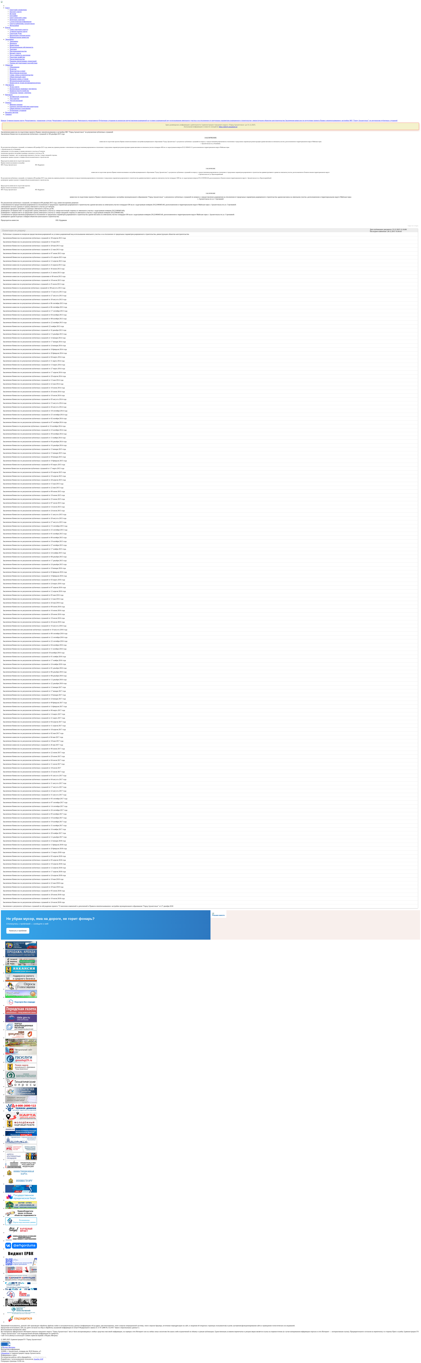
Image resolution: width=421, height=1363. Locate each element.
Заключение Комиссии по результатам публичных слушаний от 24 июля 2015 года (34, 511)
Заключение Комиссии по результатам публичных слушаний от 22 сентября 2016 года (35, 641)
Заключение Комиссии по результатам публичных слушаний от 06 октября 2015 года (35, 537)
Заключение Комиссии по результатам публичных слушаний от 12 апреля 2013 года (34, 261)
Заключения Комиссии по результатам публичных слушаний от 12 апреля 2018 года (34, 868)
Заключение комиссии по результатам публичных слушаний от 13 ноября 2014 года (34, 438)
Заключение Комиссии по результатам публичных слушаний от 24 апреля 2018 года (34, 875)
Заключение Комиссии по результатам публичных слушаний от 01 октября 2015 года (35, 534)
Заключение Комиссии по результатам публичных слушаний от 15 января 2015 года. (34, 449)
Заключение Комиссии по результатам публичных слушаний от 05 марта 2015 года (34, 464)
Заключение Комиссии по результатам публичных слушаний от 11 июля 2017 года (34, 764)
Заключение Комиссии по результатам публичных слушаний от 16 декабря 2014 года (35, 445)
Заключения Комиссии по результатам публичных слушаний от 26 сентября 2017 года (35, 810)
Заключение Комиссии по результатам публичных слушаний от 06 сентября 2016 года (35, 633)
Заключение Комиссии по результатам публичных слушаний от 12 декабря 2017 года (35, 837)
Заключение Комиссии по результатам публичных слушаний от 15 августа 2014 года (34, 403)
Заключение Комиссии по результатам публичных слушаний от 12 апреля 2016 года (34, 591)
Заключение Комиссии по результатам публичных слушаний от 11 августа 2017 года (34, 783)
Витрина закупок (11, 112)
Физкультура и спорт (17, 71)
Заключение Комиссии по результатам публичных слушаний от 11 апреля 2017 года (34, 726)
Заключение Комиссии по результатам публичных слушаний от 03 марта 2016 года (34, 580)
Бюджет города (15, 53)
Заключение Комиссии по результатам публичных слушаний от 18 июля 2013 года (34, 280)
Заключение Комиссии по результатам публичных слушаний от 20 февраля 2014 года (35, 353)
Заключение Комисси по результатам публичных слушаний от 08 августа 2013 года (34, 288)
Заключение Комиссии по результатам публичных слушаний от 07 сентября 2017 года (35, 802)
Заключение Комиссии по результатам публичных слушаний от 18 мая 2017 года (33, 741)
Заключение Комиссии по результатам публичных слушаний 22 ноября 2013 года (33, 326)
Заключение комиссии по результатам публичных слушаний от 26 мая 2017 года (33, 745)
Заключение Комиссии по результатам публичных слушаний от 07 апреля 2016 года (34, 587)
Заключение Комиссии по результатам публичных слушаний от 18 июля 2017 (32, 768)
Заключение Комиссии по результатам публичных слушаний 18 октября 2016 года (34, 653)
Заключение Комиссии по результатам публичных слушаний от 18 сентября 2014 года (35, 411)
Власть (7, 27)
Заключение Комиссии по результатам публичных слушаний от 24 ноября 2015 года (34, 553)
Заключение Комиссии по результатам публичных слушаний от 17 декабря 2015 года (35, 560)
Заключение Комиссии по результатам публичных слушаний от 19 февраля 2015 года (35, 461)
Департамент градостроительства (64, 120)
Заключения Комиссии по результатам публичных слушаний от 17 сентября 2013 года (35, 311)
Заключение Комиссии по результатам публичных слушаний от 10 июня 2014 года (34, 388)
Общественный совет (18, 77)
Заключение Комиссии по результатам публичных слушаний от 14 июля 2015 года (34, 507)
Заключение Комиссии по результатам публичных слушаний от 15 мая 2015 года (33, 484)
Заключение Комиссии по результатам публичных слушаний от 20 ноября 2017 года (34, 833)
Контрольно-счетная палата (20, 35)
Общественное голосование (20, 108)
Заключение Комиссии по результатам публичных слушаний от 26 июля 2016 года (34, 622)
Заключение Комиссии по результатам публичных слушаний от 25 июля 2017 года (34, 772)
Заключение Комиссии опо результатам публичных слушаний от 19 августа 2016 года (35, 630)
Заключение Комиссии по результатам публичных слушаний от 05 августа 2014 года (34, 399)
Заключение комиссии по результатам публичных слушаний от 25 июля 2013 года (33, 284)
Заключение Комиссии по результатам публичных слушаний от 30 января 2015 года (34, 457)
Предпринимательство (18, 51)
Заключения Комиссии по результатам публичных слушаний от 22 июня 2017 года (34, 752)
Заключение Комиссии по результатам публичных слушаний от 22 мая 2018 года (33, 883)
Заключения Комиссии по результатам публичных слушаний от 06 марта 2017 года (34, 710)
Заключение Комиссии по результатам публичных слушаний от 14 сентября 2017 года (35, 806)
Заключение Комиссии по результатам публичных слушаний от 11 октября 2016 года (35, 649)
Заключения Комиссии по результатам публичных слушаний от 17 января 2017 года (34, 691)
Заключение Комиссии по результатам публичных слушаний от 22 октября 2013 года (35, 322)
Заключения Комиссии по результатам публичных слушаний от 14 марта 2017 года (34, 714)
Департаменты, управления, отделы (38, 120)
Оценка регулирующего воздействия (23, 63)
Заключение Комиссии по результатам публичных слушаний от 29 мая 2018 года (33, 887)
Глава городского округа (19, 29)
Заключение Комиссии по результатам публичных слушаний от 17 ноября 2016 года (34, 660)
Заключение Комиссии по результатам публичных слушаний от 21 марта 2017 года (34, 718)
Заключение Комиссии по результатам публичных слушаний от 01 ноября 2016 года (34, 656)
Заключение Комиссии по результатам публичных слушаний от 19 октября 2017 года (35, 822)
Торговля (13, 49)
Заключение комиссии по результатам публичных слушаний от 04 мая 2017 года (33, 737)
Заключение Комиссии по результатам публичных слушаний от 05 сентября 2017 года (35, 799)
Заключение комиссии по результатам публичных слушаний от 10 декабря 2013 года (34, 330)
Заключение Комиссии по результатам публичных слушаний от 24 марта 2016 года (34, 584)
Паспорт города (15, 12)
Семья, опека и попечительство (21, 75)
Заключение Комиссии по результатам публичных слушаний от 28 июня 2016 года (34, 614)
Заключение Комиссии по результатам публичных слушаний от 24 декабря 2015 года (35, 564)
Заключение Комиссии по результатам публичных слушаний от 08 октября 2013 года (35, 319)
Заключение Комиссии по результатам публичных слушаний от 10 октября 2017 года (35, 818)
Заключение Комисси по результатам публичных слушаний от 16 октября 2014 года (34, 426)
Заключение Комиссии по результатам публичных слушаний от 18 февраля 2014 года (35, 349)
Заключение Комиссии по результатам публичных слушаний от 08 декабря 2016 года (35, 676)
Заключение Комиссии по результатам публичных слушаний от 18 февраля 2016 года (35, 576)
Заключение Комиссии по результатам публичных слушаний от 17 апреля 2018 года (34, 871)
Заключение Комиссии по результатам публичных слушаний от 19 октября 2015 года (35, 541)
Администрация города (18, 31)
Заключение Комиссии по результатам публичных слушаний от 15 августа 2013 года (34, 292)
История (13, 14)
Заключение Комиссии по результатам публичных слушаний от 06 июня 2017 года (34, 749)
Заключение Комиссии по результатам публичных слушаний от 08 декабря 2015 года (35, 557)
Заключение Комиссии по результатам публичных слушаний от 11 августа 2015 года (34, 514)
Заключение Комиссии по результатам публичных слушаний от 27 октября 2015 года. (35, 545)
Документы (9, 85)
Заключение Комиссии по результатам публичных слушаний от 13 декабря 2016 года (35, 680)
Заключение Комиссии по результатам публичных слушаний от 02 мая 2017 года (33, 733)
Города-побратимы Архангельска (22, 23)
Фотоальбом (14, 25)
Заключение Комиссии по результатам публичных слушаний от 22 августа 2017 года (34, 791)
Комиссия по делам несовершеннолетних (25, 83)
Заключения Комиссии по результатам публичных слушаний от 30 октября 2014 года (35, 434)
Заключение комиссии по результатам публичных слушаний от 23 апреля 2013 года (34, 265)
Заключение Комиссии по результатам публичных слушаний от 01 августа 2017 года (34, 776)
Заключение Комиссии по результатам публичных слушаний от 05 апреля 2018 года (34, 860)
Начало (3, 120)
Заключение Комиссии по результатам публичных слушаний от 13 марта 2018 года (34, 852)
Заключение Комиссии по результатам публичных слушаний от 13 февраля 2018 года (35, 845)
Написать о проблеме (18, 931)
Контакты (9, 95)
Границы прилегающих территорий (23, 61)
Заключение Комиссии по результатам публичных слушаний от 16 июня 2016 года (34, 610)
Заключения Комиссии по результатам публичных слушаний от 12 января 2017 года (34, 687)
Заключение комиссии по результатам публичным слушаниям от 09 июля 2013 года (34, 276)
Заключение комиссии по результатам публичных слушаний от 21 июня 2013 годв (34, 272)
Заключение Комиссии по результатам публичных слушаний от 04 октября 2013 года (35, 315)
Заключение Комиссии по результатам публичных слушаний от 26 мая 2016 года (33, 603)
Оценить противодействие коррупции (24, 106)
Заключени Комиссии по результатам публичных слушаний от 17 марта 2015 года (33, 468)
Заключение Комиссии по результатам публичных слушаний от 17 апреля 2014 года (34, 372)
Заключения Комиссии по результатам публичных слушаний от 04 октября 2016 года (35, 645)
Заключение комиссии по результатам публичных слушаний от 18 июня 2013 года (34, 269)
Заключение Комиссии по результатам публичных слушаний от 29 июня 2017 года (34, 756)
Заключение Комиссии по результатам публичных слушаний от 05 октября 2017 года (35, 814)
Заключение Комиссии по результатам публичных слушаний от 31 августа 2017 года (34, 795)
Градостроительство (17, 59)
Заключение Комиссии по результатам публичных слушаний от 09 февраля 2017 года (35, 703)
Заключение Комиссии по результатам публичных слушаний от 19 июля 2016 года (34, 618)
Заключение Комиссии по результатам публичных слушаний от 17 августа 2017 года (34, 787)
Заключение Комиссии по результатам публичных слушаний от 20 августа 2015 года (34, 518)
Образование (14, 67)
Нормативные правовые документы (23, 89)
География (13, 16)
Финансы (13, 43)
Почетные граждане (17, 20)
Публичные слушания (18, 110)
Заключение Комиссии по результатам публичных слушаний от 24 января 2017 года (34, 699)
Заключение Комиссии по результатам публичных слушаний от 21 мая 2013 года (33, 249)
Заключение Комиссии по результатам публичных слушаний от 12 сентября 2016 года (35, 637)
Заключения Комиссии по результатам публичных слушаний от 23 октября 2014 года (35, 430)
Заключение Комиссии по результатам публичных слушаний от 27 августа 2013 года (34, 296)
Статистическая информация (20, 21)
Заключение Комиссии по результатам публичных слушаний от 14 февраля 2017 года (35, 706)
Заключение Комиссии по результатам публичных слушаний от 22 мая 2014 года (33, 384)
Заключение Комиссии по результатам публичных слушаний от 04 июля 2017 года (34, 760)
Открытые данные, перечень (20, 93)
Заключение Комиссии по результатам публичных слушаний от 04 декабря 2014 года (35, 441)
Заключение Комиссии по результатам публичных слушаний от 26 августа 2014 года (34, 407)
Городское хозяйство (17, 57)
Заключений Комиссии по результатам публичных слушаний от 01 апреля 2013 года (34, 257)
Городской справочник (18, 10)
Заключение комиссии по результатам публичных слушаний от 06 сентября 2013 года (35, 303)
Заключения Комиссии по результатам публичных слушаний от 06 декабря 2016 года (35, 672)
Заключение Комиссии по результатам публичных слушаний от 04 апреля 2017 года (34, 722)
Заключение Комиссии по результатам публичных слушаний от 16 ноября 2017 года (34, 829)
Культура (13, 69)
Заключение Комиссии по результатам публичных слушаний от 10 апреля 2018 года (34, 864)
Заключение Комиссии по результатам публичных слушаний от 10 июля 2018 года (34, 898)
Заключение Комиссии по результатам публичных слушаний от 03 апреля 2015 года (34, 472)
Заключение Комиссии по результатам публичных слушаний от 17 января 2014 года (34, 342)
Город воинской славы (18, 18)
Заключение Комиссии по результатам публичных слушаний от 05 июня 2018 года (34, 891)
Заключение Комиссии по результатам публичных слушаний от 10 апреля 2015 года (34, 476)
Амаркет (8, 114)
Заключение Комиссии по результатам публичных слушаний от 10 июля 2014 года (34, 395)
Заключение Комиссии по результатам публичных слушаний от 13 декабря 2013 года (35, 334)
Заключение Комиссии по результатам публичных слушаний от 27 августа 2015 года (34, 522)
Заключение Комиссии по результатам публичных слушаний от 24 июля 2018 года (34, 902)
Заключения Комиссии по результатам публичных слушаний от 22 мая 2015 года (33, 488)
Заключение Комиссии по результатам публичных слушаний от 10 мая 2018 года (33, 879)
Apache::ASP (38, 1359)
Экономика (9, 39)
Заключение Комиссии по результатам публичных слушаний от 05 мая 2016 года (33, 595)
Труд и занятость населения (20, 55)
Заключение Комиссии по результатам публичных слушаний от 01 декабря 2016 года (35, 668)
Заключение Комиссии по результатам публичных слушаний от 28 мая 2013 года (33, 246)
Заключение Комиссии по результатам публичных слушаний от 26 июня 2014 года (34, 392)
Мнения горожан (16, 104)
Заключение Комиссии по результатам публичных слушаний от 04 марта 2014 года (34, 357)
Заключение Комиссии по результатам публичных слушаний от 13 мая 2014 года (33, 380)
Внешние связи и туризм (19, 79)
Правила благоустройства (19, 91)
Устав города (14, 87)
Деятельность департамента (88, 120)
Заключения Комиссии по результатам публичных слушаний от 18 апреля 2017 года (34, 729)
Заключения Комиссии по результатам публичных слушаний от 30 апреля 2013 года (34, 238)
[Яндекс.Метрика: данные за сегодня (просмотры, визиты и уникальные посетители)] (8, 1347)
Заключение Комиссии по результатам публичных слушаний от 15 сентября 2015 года (35, 526)
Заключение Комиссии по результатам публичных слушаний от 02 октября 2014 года (35, 418)
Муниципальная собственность (21, 47)
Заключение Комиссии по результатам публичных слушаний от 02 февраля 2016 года (35, 572)
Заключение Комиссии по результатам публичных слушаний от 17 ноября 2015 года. (34, 549)
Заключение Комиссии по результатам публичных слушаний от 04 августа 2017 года (34, 779)
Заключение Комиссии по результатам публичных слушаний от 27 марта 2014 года (34, 368)
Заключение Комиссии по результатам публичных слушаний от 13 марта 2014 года (34, 365)
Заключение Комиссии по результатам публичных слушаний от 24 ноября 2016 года (34, 664)
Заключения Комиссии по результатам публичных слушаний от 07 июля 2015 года (34, 503)
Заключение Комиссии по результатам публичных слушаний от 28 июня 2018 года (34, 895)
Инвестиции (14, 45)
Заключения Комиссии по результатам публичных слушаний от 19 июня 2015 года (34, 495)
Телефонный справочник (19, 97)
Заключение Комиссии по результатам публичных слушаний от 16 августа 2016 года (34, 626)
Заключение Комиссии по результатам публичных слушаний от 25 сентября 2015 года (35, 530)
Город (7, 8)
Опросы (8, 102)
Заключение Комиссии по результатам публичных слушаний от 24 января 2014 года (34, 345)
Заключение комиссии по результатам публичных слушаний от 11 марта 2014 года (34, 361)
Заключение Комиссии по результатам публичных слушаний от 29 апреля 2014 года (34, 376)
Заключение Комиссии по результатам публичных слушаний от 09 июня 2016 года (34, 607)
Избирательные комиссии (19, 37)
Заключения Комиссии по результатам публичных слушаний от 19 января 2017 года (34, 695)
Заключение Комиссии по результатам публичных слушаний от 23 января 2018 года (34, 841)
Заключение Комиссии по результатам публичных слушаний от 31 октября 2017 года (35, 825)
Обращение (5, 1353)
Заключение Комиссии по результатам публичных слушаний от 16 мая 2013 (31, 242)
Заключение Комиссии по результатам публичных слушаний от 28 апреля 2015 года (34, 480)
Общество (9, 65)
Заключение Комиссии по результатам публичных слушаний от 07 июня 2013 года (34, 253)
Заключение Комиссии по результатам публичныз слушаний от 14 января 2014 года (34, 338)
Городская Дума (16, 33)
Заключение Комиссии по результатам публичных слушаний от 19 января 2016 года (34, 568)
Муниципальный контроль (20, 81)
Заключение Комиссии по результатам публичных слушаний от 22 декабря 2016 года (35, 683)
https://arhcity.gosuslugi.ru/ (228, 127)
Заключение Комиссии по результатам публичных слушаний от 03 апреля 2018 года (34, 856)
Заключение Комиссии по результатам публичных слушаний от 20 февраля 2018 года (35, 848)
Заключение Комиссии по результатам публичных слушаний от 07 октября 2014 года (35, 422)
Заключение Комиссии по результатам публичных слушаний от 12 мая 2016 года (33, 599)
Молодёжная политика (18, 73)
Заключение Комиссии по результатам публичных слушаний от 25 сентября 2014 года (35, 415)
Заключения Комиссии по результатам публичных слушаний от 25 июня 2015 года (34, 499)
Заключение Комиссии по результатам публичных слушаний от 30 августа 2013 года (34, 299)
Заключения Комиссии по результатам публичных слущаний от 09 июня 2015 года (34, 491)
